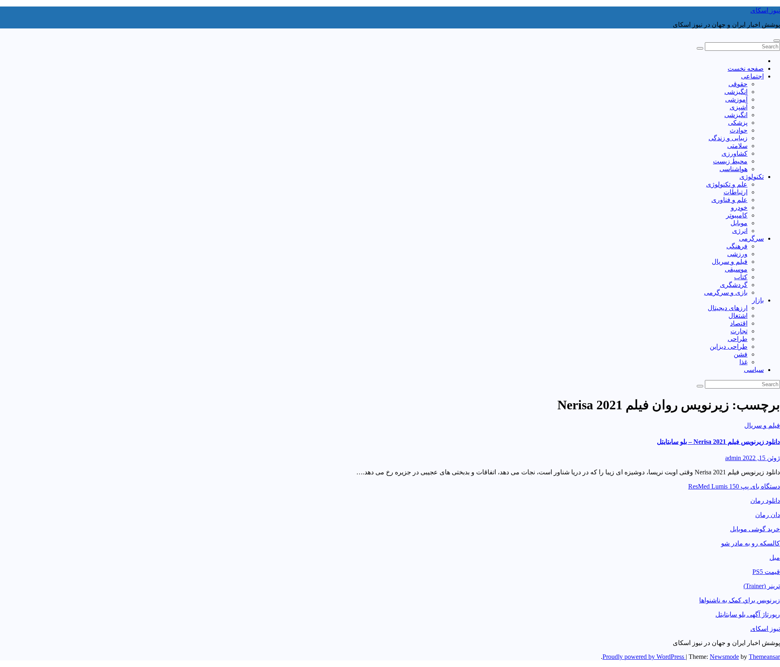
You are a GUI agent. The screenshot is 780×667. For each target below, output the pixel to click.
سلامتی (737, 145)
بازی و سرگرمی (726, 292)
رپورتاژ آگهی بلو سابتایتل (747, 614)
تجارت (739, 331)
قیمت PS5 (766, 571)
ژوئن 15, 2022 (760, 457)
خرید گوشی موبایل (755, 529)
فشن (741, 354)
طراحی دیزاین (729, 346)
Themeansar (764, 656)
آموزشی (736, 99)
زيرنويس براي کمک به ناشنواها (739, 600)
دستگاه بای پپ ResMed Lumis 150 (734, 486)
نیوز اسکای (765, 10)
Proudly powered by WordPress (644, 656)
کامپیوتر (737, 215)
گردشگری (734, 284)
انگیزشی (736, 91)
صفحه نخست (746, 68)
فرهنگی (737, 246)
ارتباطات (736, 192)
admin (733, 457)
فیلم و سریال (730, 261)
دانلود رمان (765, 500)
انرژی (740, 230)
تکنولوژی (751, 176)
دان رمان (767, 514)
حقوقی (738, 83)
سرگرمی (751, 238)
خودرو (739, 207)
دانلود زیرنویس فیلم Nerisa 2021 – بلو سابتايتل (718, 441)
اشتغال (738, 315)
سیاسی (754, 369)
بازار (758, 300)
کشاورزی (735, 153)
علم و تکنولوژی (727, 184)
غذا (743, 361)
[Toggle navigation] (777, 40)
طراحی (738, 338)
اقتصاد (739, 323)
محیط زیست (730, 161)
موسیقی (736, 269)
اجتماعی (752, 76)
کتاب (741, 277)
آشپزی (739, 107)
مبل (774, 557)
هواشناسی (733, 168)
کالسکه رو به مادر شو (750, 543)
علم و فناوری (729, 199)
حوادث (739, 130)
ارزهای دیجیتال (728, 307)
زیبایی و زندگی (728, 138)
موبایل (739, 222)
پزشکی (738, 122)
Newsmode (724, 656)
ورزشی (737, 253)
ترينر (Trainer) (761, 585)
